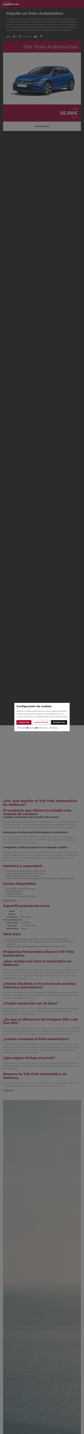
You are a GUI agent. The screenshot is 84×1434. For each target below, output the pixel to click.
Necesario (22, 728)
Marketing (53, 728)
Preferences (42, 728)
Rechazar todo (59, 722)
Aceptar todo (24, 722)
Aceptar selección (41, 722)
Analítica (31, 728)
